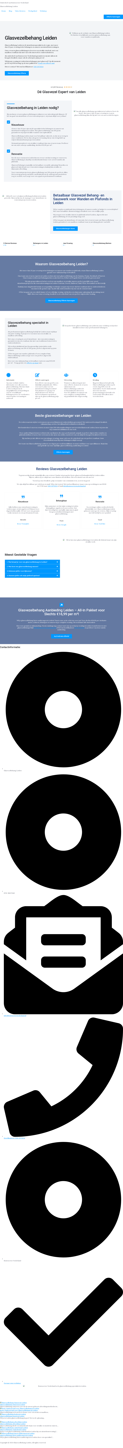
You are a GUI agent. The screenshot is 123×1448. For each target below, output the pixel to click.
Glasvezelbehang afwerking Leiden (12, 1424)
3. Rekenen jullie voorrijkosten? (19, 571)
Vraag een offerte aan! (46, 63)
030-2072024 (38, 67)
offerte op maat (33, 363)
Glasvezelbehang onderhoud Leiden (13, 1429)
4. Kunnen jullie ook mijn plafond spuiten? (23, 575)
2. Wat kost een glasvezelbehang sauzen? (22, 566)
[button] (32, 562)
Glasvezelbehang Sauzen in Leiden (12, 1404)
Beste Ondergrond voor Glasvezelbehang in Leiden (19, 1410)
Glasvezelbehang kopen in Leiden (12, 1416)
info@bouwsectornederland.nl (74, 486)
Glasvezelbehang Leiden (9, 6)
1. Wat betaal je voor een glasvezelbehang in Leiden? (27, 562)
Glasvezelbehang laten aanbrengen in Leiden (16, 1435)
